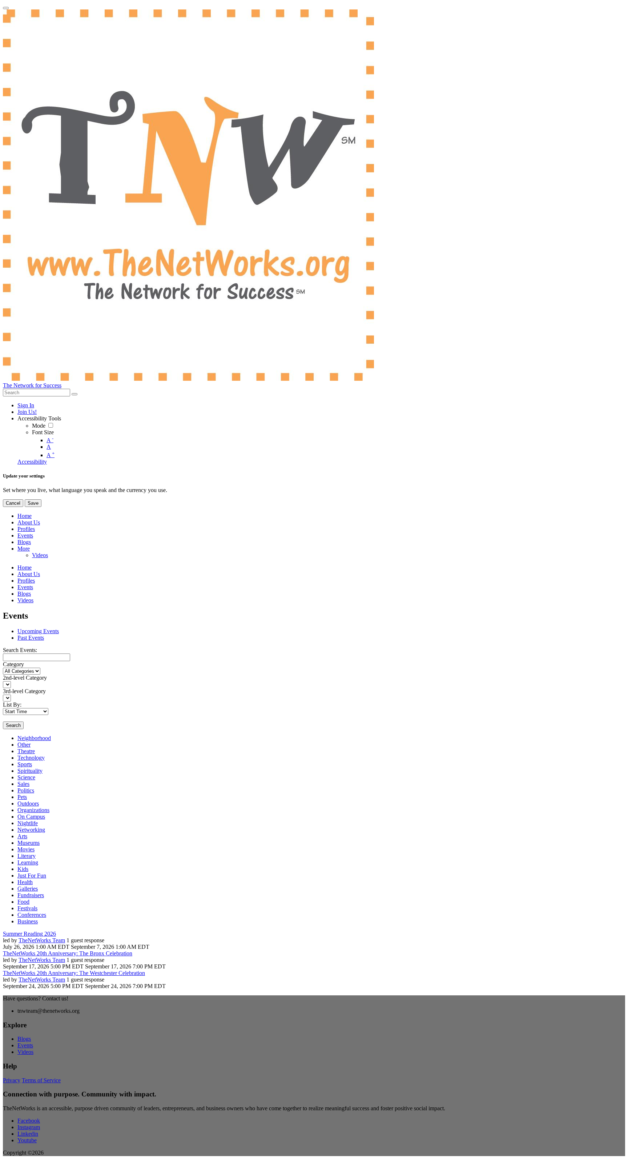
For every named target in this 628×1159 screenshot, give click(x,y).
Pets (22, 797)
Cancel (13, 503)
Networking (31, 830)
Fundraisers (30, 895)
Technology (31, 758)
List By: (12, 705)
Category (13, 664)
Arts (22, 836)
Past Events (30, 638)
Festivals (27, 908)
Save (33, 503)
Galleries (27, 889)
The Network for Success (32, 385)
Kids (22, 869)
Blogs (24, 1039)
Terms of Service (41, 1080)
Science (26, 777)
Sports (24, 764)
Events (25, 1045)
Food (23, 902)
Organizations (33, 810)
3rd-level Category (24, 691)
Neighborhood (34, 738)
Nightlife (27, 823)
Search (13, 725)
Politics (25, 790)
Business (27, 921)
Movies (26, 849)
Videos (25, 1052)
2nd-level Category (25, 678)
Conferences (31, 915)
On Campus (31, 817)
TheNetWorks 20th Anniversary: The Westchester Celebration (74, 973)
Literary (26, 856)
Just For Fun (31, 875)
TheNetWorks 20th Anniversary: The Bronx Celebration (67, 953)
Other (24, 745)
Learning (27, 862)
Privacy (11, 1080)
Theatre (26, 751)
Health (25, 882)
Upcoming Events (38, 631)
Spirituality (30, 771)
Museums (28, 843)
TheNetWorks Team (42, 940)
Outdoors (28, 803)
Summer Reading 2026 (29, 934)
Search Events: (20, 650)
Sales (23, 784)
